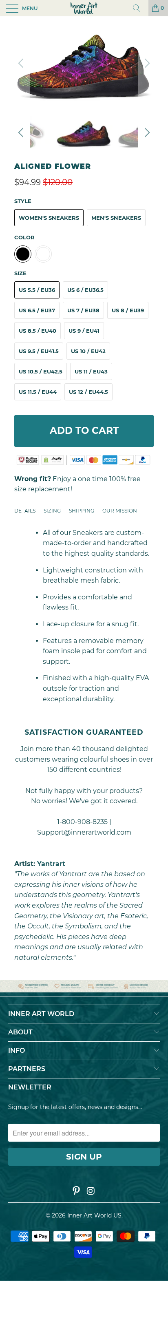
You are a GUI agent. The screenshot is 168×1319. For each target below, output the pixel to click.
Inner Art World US (94, 1215)
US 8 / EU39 (128, 310)
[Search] (139, 8)
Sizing (52, 511)
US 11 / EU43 (91, 371)
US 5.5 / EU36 (37, 290)
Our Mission (119, 511)
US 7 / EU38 (83, 310)
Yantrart (51, 864)
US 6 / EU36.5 (85, 290)
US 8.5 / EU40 (37, 330)
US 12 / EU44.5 (88, 392)
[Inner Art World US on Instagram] (91, 1191)
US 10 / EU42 (88, 351)
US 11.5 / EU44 (38, 392)
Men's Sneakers (116, 217)
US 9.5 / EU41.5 (39, 351)
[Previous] (22, 63)
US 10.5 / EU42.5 (40, 371)
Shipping (81, 511)
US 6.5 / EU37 (37, 310)
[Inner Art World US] (84, 8)
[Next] (146, 63)
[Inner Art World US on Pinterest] (76, 1191)
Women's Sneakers (49, 217)
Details (24, 511)
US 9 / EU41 (84, 330)
